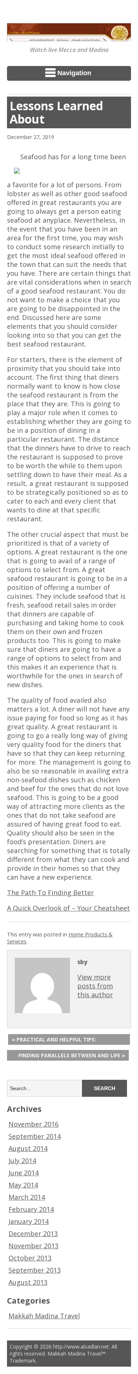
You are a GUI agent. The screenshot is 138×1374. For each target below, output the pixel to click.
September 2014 (34, 1136)
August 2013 (27, 1282)
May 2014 (23, 1184)
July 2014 (22, 1160)
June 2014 (23, 1172)
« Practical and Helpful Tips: (54, 1039)
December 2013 (33, 1233)
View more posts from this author (95, 986)
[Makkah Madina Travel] (69, 36)
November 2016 (33, 1124)
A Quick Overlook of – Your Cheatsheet (68, 908)
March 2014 (26, 1197)
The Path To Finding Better (50, 892)
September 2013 (34, 1270)
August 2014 (27, 1148)
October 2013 (30, 1257)
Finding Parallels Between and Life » (71, 1055)
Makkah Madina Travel (44, 1315)
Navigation (74, 73)
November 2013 (33, 1245)
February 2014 (31, 1209)
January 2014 (28, 1221)
